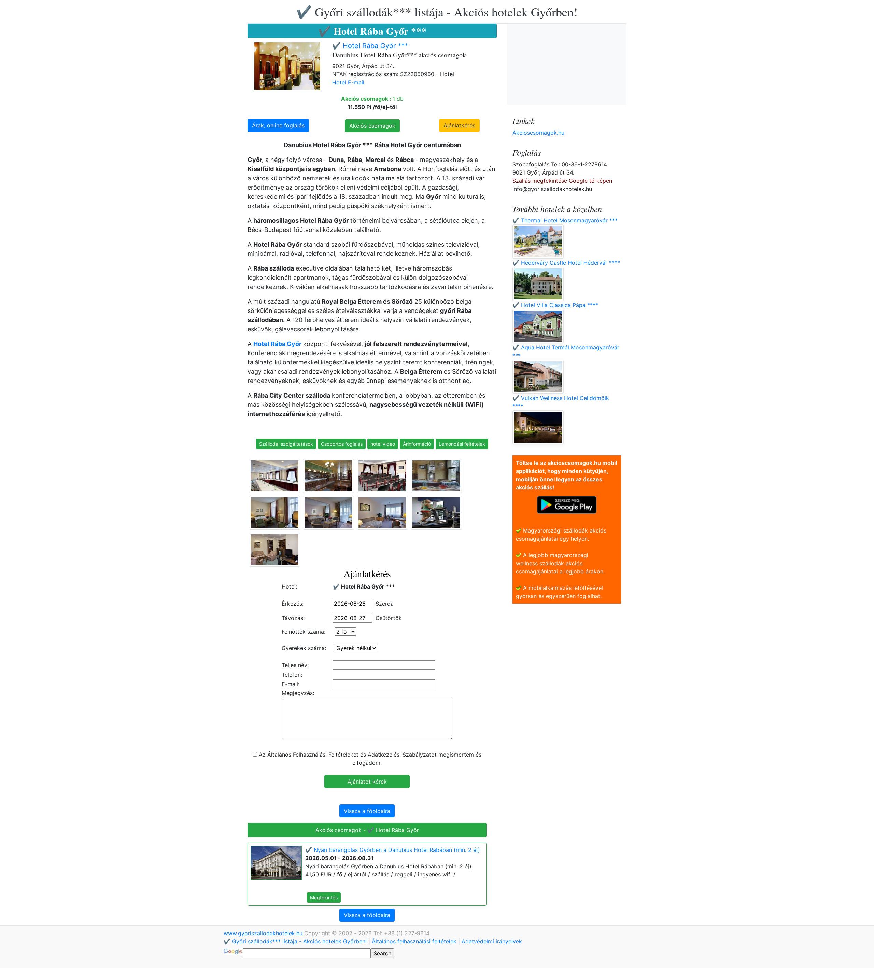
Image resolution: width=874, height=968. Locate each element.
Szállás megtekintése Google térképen (562, 180)
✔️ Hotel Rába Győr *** (370, 46)
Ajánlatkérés (459, 125)
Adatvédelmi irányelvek (492, 941)
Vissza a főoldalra (367, 810)
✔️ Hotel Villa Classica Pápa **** (555, 305)
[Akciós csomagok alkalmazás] (567, 504)
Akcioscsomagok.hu (538, 132)
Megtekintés (324, 897)
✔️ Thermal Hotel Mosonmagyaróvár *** (565, 220)
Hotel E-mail (348, 82)
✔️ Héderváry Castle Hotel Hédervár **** (566, 262)
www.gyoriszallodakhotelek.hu (264, 933)
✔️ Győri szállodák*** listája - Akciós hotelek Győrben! (437, 11)
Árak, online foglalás (278, 125)
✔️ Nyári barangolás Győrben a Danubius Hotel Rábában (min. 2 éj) (392, 849)
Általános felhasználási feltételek (414, 941)
